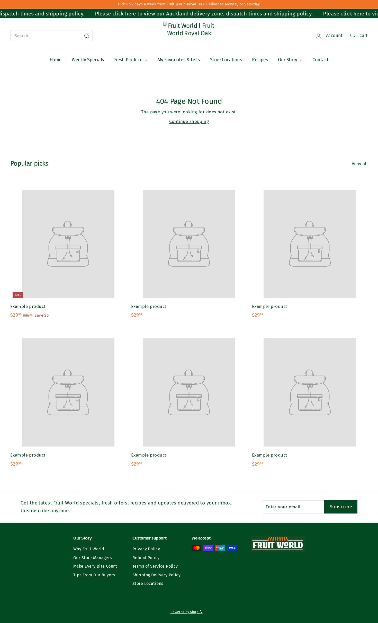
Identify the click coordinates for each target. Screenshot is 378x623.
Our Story (288, 60)
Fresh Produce (128, 60)
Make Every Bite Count (95, 566)
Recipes (260, 60)
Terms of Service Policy (155, 566)
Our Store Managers (92, 557)
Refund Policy (146, 557)
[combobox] (51, 35)
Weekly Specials (88, 60)
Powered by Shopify (186, 612)
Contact (320, 60)
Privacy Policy (146, 548)
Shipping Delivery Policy (156, 575)
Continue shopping (189, 121)
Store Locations (226, 60)
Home (55, 60)
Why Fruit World (88, 548)
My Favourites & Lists (179, 60)
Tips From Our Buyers (94, 575)
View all (360, 163)
